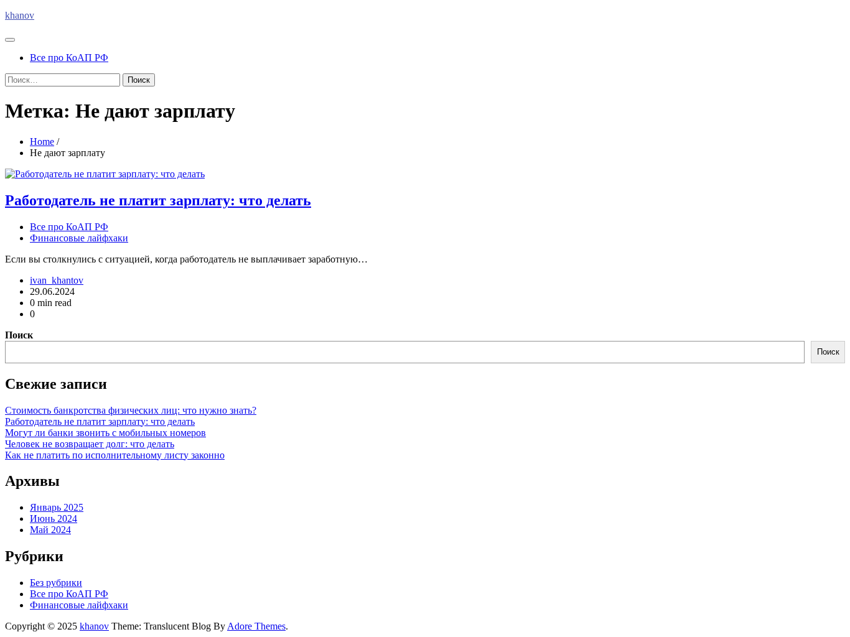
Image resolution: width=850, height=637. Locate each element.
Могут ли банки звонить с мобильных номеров (105, 432)
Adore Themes (256, 626)
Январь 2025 (56, 507)
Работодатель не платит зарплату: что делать (158, 200)
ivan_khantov (56, 280)
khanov (19, 15)
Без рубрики (56, 582)
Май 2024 (50, 529)
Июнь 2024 (53, 518)
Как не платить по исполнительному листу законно (115, 455)
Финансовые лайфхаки (79, 238)
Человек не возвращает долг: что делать (89, 444)
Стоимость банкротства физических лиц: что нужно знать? (130, 410)
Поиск (19, 335)
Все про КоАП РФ (69, 57)
